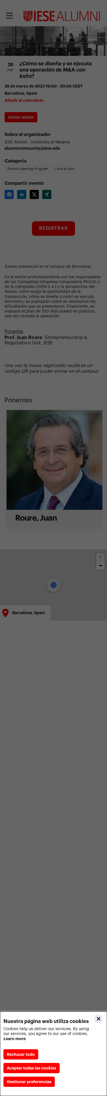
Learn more (14, 1039)
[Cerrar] (98, 1019)
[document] (53, 1053)
